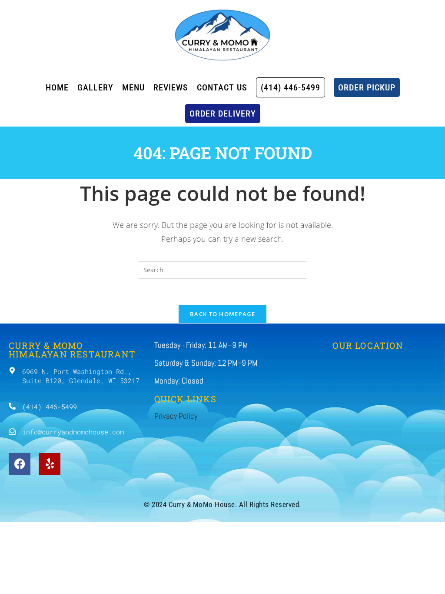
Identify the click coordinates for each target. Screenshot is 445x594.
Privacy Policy (175, 415)
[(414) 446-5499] (12, 406)
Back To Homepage (222, 314)
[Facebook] (19, 464)
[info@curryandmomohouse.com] (12, 431)
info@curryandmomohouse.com (73, 431)
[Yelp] (49, 464)
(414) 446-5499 (49, 406)
